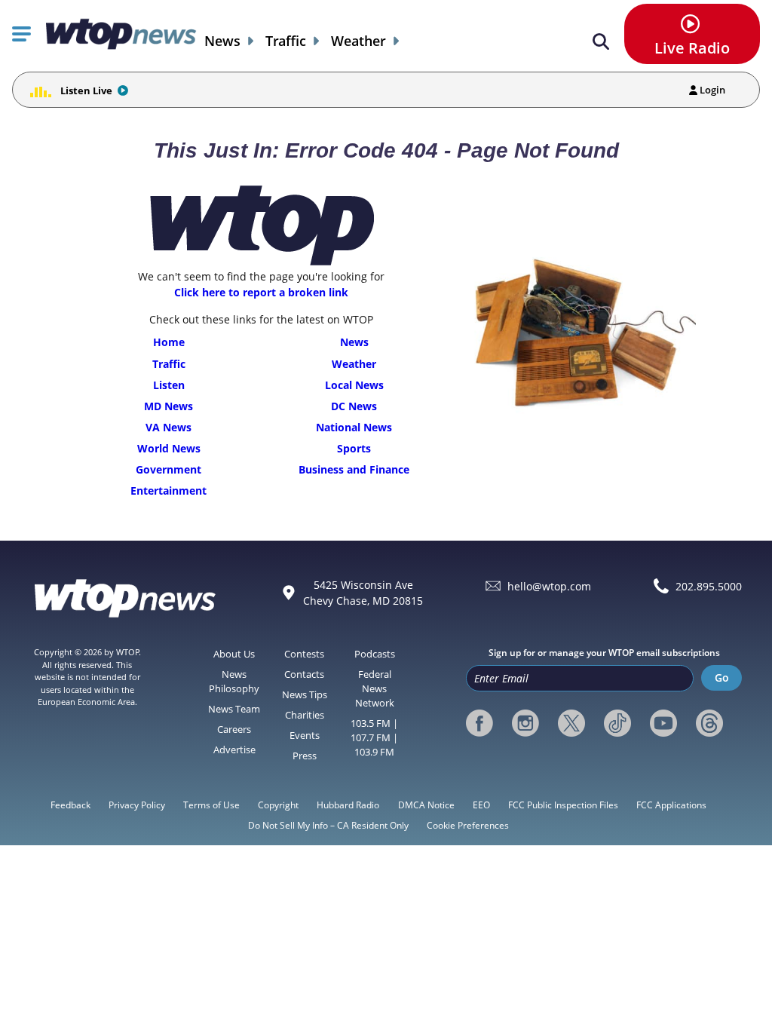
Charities (304, 715)
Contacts (304, 674)
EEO (481, 805)
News (222, 41)
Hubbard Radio (348, 805)
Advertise (234, 749)
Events (305, 735)
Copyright (278, 805)
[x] (571, 723)
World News (169, 448)
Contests (304, 654)
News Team (234, 709)
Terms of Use (211, 805)
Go (722, 677)
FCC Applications (671, 805)
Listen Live (86, 90)
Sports (354, 448)
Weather (358, 41)
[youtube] (663, 723)
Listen (169, 385)
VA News (168, 427)
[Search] (601, 42)
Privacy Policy (137, 805)
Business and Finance (354, 469)
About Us (234, 654)
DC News (354, 406)
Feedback (70, 805)
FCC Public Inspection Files (563, 805)
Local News (354, 385)
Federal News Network (374, 688)
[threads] (709, 723)
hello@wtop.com (549, 586)
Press (305, 755)
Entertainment (168, 490)
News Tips (304, 694)
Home (169, 342)
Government (168, 469)
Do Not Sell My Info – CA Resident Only (328, 825)
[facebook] (479, 723)
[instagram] (525, 723)
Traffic (285, 41)
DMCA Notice (426, 805)
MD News (168, 406)
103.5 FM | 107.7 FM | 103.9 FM (374, 737)
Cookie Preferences (468, 825)
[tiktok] (617, 723)
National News (354, 427)
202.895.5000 (709, 586)
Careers (234, 729)
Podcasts (374, 654)
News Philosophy (234, 681)
